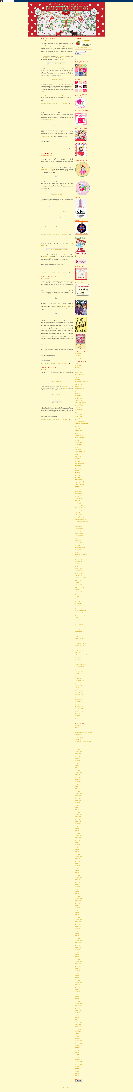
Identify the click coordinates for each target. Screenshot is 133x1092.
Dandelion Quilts (78, 430)
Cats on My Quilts (79, 404)
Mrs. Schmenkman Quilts (80, 544)
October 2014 (78, 921)
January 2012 (78, 863)
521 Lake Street (78, 444)
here (61, 264)
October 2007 (78, 774)
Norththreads (77, 552)
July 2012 (77, 874)
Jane (68, 254)
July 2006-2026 (78, 725)
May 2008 (77, 786)
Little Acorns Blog (79, 505)
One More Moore (78, 561)
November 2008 (78, 797)
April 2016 (77, 952)
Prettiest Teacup (78, 594)
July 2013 (77, 895)
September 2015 (78, 940)
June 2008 (77, 788)
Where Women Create (79, 706)
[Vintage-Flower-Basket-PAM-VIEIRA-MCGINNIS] (57, 249)
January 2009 (78, 800)
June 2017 (77, 977)
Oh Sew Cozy (78, 556)
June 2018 (77, 998)
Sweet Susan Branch (79, 661)
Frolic (63, 59)
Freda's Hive (77, 446)
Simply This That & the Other (81, 643)
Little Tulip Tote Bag (79, 737)
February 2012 (78, 865)
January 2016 (78, 947)
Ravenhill (77, 617)
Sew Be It (77, 626)
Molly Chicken (78, 538)
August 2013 (77, 896)
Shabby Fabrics (78, 633)
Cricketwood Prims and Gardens (81, 423)
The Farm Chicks (78, 439)
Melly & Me (77, 523)
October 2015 (78, 942)
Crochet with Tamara (79, 425)
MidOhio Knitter (78, 526)
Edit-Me (76, 718)
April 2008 (77, 784)
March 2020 (77, 1033)
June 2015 (77, 935)
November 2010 (78, 839)
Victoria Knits (78, 698)
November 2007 (78, 776)
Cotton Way (77, 418)
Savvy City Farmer (79, 624)
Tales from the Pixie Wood (80, 664)
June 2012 (77, 872)
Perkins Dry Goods (79, 570)
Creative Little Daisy (79, 421)
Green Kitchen (78, 461)
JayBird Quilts (78, 488)
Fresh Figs (77, 447)
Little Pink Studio (78, 510)
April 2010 (77, 826)
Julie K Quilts (78, 491)
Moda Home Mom (79, 535)
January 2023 (78, 1068)
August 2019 (77, 1021)
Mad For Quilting (78, 514)
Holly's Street (78, 477)
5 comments (65, 419)
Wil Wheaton (78, 710)
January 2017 (78, 968)
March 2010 (77, 825)
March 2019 (77, 1014)
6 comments (65, 363)
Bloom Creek (78, 393)
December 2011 (78, 861)
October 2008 (78, 795)
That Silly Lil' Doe (79, 668)
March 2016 (77, 951)
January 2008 (78, 779)
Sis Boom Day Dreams (79, 645)
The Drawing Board (79, 673)
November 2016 (78, 965)
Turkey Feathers (78, 689)
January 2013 (78, 884)
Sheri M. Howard (78, 636)
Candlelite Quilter (79, 400)
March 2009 (77, 804)
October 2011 (78, 858)
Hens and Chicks (78, 468)
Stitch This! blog (48, 256)
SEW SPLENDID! (45, 241)
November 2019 (78, 1026)
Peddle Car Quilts (78, 568)
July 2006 (77, 748)
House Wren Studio (79, 479)
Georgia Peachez (78, 456)
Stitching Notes (50, 119)
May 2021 (77, 1052)
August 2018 (77, 1001)
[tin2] (57, 314)
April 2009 (77, 805)
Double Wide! (44, 40)
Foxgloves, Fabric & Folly (80, 451)
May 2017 (77, 975)
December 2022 (78, 1066)
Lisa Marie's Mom (78, 503)
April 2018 (77, 994)
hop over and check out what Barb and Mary (54, 95)
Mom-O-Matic (78, 540)
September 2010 (78, 835)
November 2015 (78, 944)
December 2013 (78, 903)
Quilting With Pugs (79, 612)
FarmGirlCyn (77, 440)
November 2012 (78, 881)
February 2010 (78, 823)
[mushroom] (57, 125)
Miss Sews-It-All (78, 530)
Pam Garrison (78, 563)
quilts (55, 306)
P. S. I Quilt (77, 596)
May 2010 (77, 828)
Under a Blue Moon (79, 694)
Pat (64, 254)
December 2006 (78, 756)
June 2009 (77, 809)
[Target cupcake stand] (56, 194)
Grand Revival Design (79, 463)
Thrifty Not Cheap (79, 684)
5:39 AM (58, 419)
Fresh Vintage (78, 449)
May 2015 (77, 933)
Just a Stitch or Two (79, 493)
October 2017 (78, 984)
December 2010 (78, 840)
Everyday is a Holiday (79, 437)
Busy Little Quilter (79, 398)
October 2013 (78, 900)
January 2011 (78, 842)
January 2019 (78, 1010)
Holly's (65, 388)
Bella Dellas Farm (78, 390)
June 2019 (77, 1017)
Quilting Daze (78, 608)
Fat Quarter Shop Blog (79, 442)
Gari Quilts (77, 454)
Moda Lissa (77, 537)
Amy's (51, 389)
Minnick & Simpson (79, 528)
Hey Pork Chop (78, 470)
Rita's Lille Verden (79, 621)
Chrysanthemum (78, 409)
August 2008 (77, 791)
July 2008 (77, 790)
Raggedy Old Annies (79, 614)
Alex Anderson (78, 353)
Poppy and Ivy (78, 589)
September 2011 (78, 856)
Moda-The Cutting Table (80, 533)
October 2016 (78, 963)
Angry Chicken (78, 370)
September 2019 (78, 1022)
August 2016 (77, 959)
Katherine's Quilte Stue (80, 495)
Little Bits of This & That (80, 507)
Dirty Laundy (78, 729)
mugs (60, 306)
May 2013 (77, 891)
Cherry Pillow (78, 739)
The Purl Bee (77, 622)
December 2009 (78, 819)
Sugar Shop (77, 657)
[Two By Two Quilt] (57, 381)
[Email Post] (69, 103)
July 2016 (77, 958)
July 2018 (77, 1000)
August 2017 (77, 980)
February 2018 (78, 991)
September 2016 (78, 961)
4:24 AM (58, 103)
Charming (43, 110)
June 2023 (77, 1073)
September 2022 (78, 1061)
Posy (76, 593)
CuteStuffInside (78, 426)
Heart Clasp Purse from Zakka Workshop (83, 732)
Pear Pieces (77, 566)
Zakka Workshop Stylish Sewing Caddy (83, 741)
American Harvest (78, 369)
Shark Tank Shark (78, 736)
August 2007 (77, 770)
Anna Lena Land (78, 372)
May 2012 (77, 870)
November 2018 (78, 1007)
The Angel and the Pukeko (80, 670)
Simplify (77, 642)
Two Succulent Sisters (79, 691)
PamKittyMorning (87, 40)
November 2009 (78, 818)
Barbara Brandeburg (79, 384)
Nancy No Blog (78, 545)
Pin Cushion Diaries (79, 579)
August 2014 (77, 917)
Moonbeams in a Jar (79, 542)
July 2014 (77, 916)
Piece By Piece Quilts (79, 573)
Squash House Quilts (79, 650)
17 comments (65, 234)
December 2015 (78, 945)
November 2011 (78, 860)
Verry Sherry (77, 696)
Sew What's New (78, 631)
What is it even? (78, 734)
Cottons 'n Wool (78, 416)
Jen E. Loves (77, 489)
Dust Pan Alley (78, 433)
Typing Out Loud (78, 692)
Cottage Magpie (78, 414)
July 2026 (77, 1075)
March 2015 (77, 930)
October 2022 (78, 1063)
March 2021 (77, 1050)
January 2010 (78, 821)
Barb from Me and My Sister (61, 56)
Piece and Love (78, 572)
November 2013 (78, 902)
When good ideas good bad (47, 155)
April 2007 (77, 763)
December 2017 (78, 987)
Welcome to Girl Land (79, 703)
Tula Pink (77, 687)
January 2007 (78, 758)
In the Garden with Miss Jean (81, 482)
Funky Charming (78, 453)
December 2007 (78, 777)
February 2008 (78, 781)
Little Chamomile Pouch (80, 730)
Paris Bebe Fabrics (79, 565)
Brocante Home (78, 395)
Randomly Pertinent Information (81, 615)
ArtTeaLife (77, 377)
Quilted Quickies (78, 603)
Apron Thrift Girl (78, 376)
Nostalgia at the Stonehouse (81, 554)
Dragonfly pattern (67, 68)
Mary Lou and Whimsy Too (80, 519)
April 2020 (77, 1035)
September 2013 (78, 898)
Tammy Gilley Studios (79, 666)
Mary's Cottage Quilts (79, 517)
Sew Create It (77, 628)
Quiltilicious (77, 600)
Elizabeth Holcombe (79, 435)
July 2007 (77, 769)
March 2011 (77, 846)
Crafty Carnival (78, 419)
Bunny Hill (77, 397)
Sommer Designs (78, 649)
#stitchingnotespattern (51, 135)
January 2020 (78, 1029)
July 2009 (77, 811)
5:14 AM (58, 149)
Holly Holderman (78, 475)
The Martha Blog (78, 678)
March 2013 (77, 888)
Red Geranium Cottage (80, 619)
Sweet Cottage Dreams (79, 663)
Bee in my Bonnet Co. (79, 388)
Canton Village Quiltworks (80, 402)
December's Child (78, 432)
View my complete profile (81, 47)
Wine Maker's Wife (79, 711)
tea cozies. (49, 308)
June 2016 (77, 956)
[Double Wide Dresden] (56, 79)
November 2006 (78, 755)
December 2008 (78, 798)
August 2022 (77, 1059)
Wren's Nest (77, 715)
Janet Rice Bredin (78, 486)
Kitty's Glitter (78, 496)
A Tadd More (77, 379)
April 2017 (77, 973)
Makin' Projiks (78, 516)
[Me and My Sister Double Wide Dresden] (56, 63)
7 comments (65, 149)
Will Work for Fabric (79, 708)
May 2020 (77, 1036)
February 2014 (78, 907)
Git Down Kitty (78, 458)
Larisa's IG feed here (45, 136)
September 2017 (78, 982)
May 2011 (77, 849)
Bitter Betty (77, 391)
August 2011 (77, 854)
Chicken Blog (78, 407)
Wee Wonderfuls (78, 701)
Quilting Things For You (80, 601)
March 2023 (77, 1070)
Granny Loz (77, 460)
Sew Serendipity (78, 629)
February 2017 (78, 970)
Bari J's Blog (77, 383)
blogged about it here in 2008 (48, 170)
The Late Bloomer (79, 677)
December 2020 (78, 1045)
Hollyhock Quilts (78, 474)
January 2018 (78, 989)
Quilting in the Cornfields (80, 610)
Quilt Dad (77, 598)
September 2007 (78, 772)
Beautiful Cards (78, 386)
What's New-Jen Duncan (80, 704)
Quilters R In (77, 607)
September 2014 (78, 919)
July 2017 (77, 979)
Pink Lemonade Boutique (80, 577)
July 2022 (77, 1057)
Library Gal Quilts (79, 502)
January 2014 (78, 905)
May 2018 (77, 996)
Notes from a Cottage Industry (81, 551)
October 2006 (78, 753)
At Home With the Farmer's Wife (81, 381)
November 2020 (78, 1043)
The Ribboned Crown (79, 680)
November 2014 (78, 923)
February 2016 (78, 949)
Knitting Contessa (79, 498)
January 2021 (78, 1047)
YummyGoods (78, 717)
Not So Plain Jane (78, 549)
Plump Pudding (78, 586)
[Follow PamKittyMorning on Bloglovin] (80, 52)
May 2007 (77, 765)
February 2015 (78, 928)
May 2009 (77, 807)
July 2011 (77, 853)
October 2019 (78, 1024)
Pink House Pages (78, 575)
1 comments (65, 272)
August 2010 (77, 833)
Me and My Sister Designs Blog (81, 521)
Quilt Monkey (78, 605)
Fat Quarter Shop (78, 358)
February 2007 (78, 760)
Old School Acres (78, 558)
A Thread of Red (78, 365)
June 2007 (77, 767)
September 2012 (78, 877)
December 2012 (78, 882)
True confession (45, 278)
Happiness (77, 727)
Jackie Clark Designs (79, 484)
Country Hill (77, 428)
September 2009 (78, 814)
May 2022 (77, 1054)
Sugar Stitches (78, 659)
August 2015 (77, 938)
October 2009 (78, 816)
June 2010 (77, 830)
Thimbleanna (78, 682)
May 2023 (77, 1071)
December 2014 (78, 924)
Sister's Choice (78, 647)
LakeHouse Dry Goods (79, 357)
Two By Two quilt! (65, 386)
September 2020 (78, 1040)
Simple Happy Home (79, 638)
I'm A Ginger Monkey (79, 481)
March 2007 (77, 762)
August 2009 (77, 812)
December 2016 (78, 966)
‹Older (68, 1087)
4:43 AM (58, 363)
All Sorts (77, 367)
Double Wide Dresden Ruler (49, 57)
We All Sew (77, 713)
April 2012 (77, 868)
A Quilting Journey (79, 363)
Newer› (64, 1087)
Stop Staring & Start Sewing (81, 654)
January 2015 (78, 926)
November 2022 (78, 1064)
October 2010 (78, 837)
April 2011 (77, 847)
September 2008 (78, 793)
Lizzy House (77, 512)
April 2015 (77, 931)
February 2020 (78, 1031)
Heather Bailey (78, 467)
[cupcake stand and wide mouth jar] (57, 206)
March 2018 (77, 993)
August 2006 (77, 749)
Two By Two (44, 369)
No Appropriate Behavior (80, 547)
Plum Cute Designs (79, 584)
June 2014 (77, 914)
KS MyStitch (77, 500)
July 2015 (77, 937)
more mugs (66, 306)
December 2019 (78, 1028)
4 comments (65, 103)
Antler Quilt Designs (79, 374)
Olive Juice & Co (78, 559)
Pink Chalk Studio (79, 580)
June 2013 (77, 893)
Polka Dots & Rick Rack (80, 587)
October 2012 (78, 879)
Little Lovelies (78, 509)
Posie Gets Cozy (78, 591)
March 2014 (77, 909)
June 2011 (77, 851)
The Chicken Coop (79, 671)
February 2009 (78, 802)
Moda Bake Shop (78, 531)
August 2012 (77, 875)
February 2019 (78, 1012)
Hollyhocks (77, 472)
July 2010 (77, 832)
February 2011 (78, 844)
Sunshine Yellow (78, 656)
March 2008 (77, 783)
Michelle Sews (78, 524)
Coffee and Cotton (79, 412)
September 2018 (78, 1003)
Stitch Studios (78, 652)
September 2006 (78, 751)
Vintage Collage (78, 699)
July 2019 (77, 1019)
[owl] (57, 176)
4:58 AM (58, 272)
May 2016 (77, 954)
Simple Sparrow (78, 640)
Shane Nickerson (78, 635)
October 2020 (78, 1042)
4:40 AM (58, 234)
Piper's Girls (77, 582)
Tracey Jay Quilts (78, 685)
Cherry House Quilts (79, 405)
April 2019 (77, 1015)
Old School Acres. (49, 169)
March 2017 (77, 972)
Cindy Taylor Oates (79, 411)
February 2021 (78, 1049)
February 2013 (78, 886)
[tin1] (57, 298)
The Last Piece (78, 675)
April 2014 (77, 910)
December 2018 (78, 1008)
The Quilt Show (78, 355)
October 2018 (78, 1005)
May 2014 (77, 912)
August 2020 (77, 1038)
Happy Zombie (78, 465)
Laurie (42, 169)
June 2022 (77, 1056)
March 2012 (77, 867)
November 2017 (78, 986)
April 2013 (77, 889)
